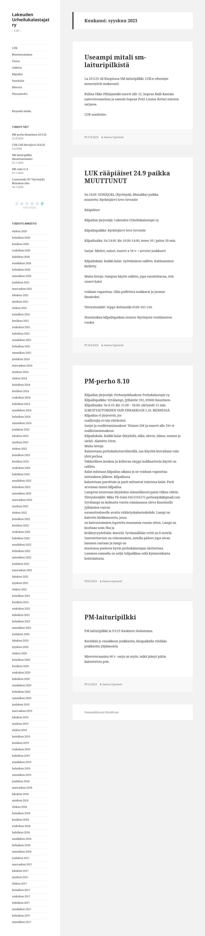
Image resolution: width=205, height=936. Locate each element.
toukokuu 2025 (21, 327)
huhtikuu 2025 (21, 333)
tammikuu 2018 (21, 851)
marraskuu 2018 (22, 787)
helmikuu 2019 (21, 768)
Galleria (17, 67)
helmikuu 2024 (21, 416)
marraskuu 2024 (22, 365)
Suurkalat (18, 81)
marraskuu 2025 (22, 289)
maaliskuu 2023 (21, 480)
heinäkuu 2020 (21, 659)
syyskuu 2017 (20, 877)
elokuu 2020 (19, 653)
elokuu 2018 (19, 807)
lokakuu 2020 (20, 640)
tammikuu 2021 (21, 627)
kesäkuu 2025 (20, 320)
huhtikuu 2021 (21, 615)
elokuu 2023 (19, 448)
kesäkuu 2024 (20, 391)
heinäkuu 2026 (21, 237)
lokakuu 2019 (20, 717)
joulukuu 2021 (20, 564)
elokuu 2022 (19, 512)
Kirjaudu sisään (21, 111)
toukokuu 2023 (21, 468)
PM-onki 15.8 (20, 169)
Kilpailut (17, 74)
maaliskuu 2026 (21, 263)
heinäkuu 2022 (21, 519)
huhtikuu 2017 (21, 903)
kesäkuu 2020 (20, 666)
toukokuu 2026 (21, 250)
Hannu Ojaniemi (114, 137)
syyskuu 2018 (20, 800)
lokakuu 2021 (20, 576)
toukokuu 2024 (21, 397)
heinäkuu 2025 (21, 314)
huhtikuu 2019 (21, 755)
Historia (17, 87)
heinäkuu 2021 (21, 596)
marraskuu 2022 (22, 500)
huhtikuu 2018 (21, 832)
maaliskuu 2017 (21, 909)
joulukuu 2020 (20, 634)
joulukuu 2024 (20, 359)
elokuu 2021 (19, 589)
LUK (14, 48)
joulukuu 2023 (20, 429)
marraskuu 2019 (22, 711)
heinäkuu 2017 (21, 890)
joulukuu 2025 (20, 282)
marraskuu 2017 (22, 864)
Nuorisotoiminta (22, 54)
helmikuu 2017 (21, 915)
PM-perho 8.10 (107, 381)
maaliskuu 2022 (21, 544)
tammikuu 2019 (21, 775)
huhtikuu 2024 (21, 404)
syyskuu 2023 (20, 442)
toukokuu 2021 (21, 608)
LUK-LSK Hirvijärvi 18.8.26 (28, 145)
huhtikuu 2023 (21, 474)
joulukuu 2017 (20, 858)
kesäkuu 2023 (20, 461)
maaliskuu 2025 (21, 340)
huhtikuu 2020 (21, 679)
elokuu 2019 (19, 730)
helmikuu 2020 (21, 691)
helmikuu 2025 (21, 346)
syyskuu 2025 (20, 301)
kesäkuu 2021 (20, 602)
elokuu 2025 (19, 308)
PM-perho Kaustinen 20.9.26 (29, 134)
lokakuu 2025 (20, 295)
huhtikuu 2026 (21, 257)
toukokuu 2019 (21, 749)
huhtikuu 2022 (21, 538)
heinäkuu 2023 (21, 455)
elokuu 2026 (19, 231)
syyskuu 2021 (20, 583)
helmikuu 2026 (21, 269)
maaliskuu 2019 (21, 762)
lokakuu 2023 (20, 436)
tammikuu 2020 (21, 698)
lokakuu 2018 (20, 794)
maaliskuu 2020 (21, 685)
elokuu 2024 (19, 378)
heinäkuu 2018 (21, 813)
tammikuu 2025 (21, 352)
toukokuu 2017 (21, 896)
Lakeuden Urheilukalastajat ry (30, 20)
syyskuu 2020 (20, 647)
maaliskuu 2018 (21, 839)
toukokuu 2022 (21, 532)
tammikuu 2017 (21, 922)
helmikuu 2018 (21, 845)
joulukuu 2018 (20, 781)
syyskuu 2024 (20, 372)
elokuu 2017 (19, 883)
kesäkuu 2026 (20, 244)
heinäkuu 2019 (21, 736)
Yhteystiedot (19, 94)
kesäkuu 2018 (20, 819)
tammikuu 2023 (21, 493)
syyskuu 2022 (20, 506)
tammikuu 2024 (21, 423)
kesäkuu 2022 (20, 525)
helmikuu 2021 (21, 621)
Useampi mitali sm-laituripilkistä (115, 61)
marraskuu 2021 (22, 570)
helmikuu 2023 (21, 487)
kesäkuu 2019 (20, 743)
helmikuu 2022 (21, 551)
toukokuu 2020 (21, 672)
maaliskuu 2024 (21, 410)
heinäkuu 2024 (21, 384)
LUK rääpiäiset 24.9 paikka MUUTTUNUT (127, 177)
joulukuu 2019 (20, 704)
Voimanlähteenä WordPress (101, 712)
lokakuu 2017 (20, 871)
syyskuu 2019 (20, 723)
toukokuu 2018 (21, 826)
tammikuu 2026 (21, 276)
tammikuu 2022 (21, 557)
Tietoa (16, 61)
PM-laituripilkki (110, 617)
